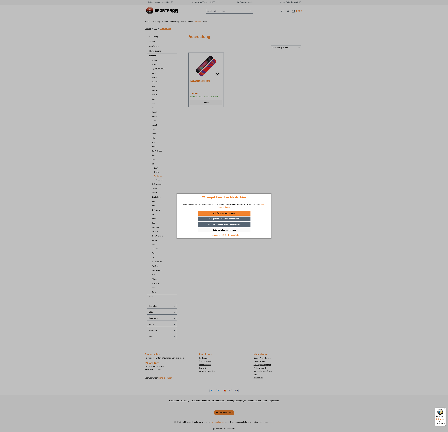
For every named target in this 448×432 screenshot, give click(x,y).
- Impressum (214, 235)
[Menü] (444, 409)
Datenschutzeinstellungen (224, 230)
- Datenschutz (233, 235)
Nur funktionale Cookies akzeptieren (224, 224)
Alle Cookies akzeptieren (224, 213)
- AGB (223, 235)
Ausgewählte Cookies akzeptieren (224, 219)
